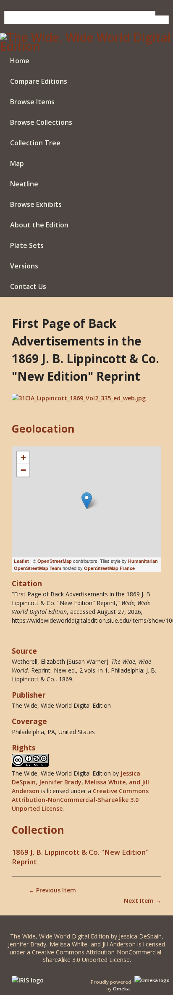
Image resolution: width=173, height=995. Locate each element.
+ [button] (23, 457)
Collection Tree (35, 142)
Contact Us (28, 286)
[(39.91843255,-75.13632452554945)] (86, 500)
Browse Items (32, 101)
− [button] (23, 470)
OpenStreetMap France (109, 568)
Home (19, 60)
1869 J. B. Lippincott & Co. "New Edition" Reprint (80, 856)
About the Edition (39, 224)
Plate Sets (27, 245)
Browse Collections (41, 122)
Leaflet (21, 561)
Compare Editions (38, 81)
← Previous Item (52, 890)
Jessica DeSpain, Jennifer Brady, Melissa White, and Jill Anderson (80, 782)
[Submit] (162, 13)
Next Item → (142, 901)
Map (17, 163)
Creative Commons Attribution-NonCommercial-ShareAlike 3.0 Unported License (80, 799)
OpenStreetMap (54, 561)
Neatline (24, 183)
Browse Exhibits (36, 204)
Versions (24, 266)
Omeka (121, 988)
